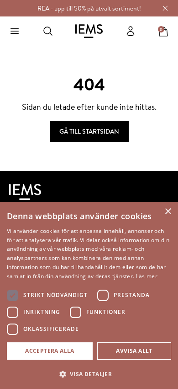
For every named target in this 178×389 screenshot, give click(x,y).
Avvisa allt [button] (134, 351)
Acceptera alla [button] (49, 351)
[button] (89, 373)
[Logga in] (130, 31)
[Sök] (47, 31)
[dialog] (89, 295)
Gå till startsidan (89, 131)
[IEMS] (89, 31)
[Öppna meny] (14, 31)
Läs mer (146, 276)
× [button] (167, 211)
